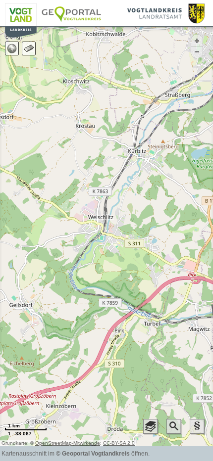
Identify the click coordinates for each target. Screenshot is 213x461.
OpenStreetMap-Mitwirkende (67, 443)
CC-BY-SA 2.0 (119, 443)
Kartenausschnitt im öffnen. (75, 453)
